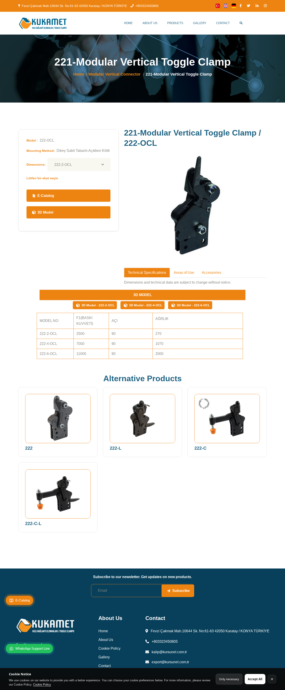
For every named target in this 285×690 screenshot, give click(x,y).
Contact (223, 23)
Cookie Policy (42, 684)
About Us (149, 23)
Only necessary (229, 679)
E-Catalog (45, 196)
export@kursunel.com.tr (170, 662)
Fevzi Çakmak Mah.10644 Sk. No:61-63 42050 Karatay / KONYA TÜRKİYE (74, 6)
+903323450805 (147, 6)
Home (128, 23)
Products (175, 23)
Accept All (255, 679)
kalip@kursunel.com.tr (169, 652)
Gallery (199, 23)
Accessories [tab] (211, 272)
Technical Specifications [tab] (147, 272)
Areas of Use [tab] (184, 272)
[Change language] (218, 6)
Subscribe (181, 591)
